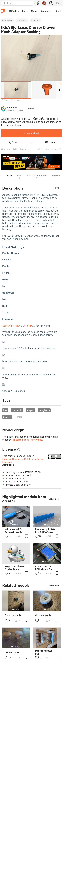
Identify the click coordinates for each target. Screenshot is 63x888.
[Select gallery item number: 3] (18, 561)
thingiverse (44, 410)
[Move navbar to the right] (60, 10)
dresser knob (43, 615)
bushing (7, 417)
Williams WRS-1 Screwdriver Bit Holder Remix (14, 530)
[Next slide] (59, 90)
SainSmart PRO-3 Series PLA (18, 325)
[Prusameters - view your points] (44, 3)
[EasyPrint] (38, 3)
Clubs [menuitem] (34, 11)
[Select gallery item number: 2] (17, 524)
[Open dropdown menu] (60, 27)
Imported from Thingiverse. (28, 439)
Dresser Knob (13, 615)
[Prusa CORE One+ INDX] (31, 162)
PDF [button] (57, 188)
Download (33, 133)
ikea (5, 410)
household (17, 410)
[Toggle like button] (6, 536)
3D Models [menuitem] (13, 11)
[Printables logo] (3, 11)
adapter (30, 410)
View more (54, 498)
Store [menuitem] (25, 11)
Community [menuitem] (46, 11)
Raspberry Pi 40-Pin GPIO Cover (45, 530)
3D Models (8, 20)
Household (23, 20)
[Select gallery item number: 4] (50, 561)
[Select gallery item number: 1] (14, 524)
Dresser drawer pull (44, 652)
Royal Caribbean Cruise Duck (14, 568)
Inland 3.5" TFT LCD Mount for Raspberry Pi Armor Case (44, 568)
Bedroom (36, 20)
